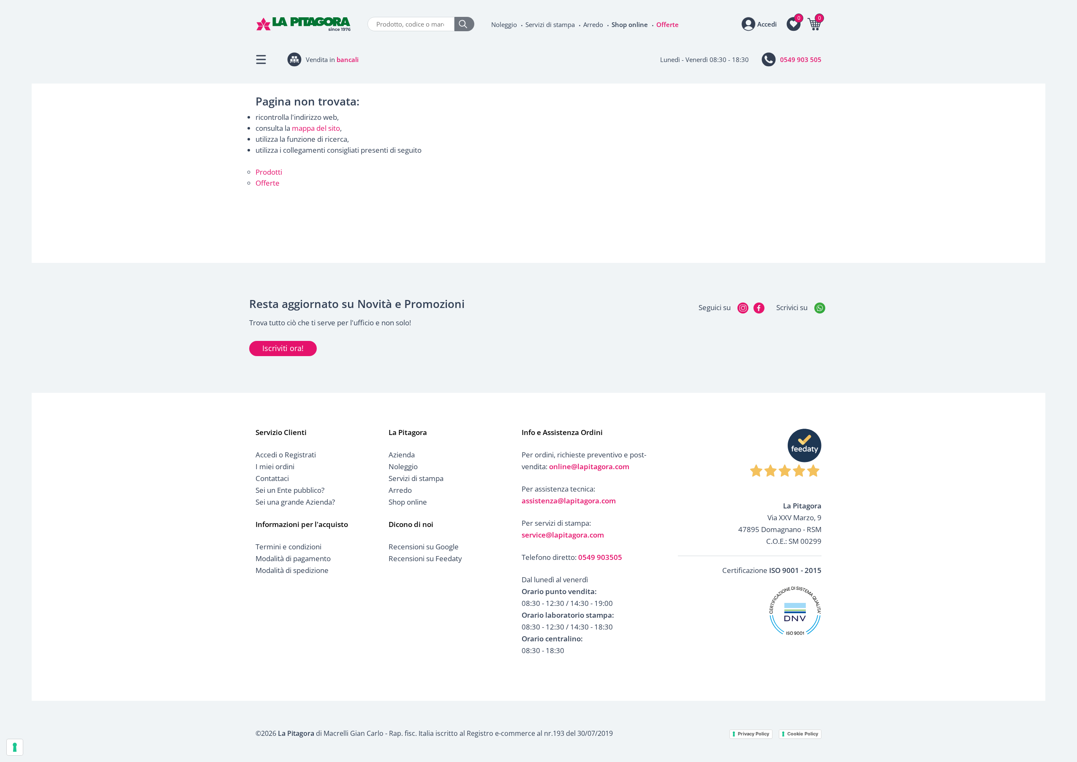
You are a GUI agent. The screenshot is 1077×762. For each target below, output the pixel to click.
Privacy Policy (753, 734)
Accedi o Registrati (286, 454)
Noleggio (504, 24)
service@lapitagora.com (563, 535)
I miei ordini (275, 466)
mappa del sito (316, 128)
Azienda (402, 454)
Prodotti (269, 172)
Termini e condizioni (288, 546)
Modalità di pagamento (293, 558)
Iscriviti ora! (283, 348)
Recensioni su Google (424, 546)
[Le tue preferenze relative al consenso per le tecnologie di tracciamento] (15, 747)
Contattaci (272, 478)
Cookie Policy (802, 734)
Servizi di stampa (550, 24)
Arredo (593, 24)
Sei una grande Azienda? (295, 502)
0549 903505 (600, 557)
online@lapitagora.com (589, 466)
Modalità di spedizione (292, 570)
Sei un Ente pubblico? (290, 490)
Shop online (630, 24)
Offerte (667, 24)
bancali (348, 59)
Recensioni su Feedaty (425, 558)
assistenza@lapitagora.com (569, 500)
